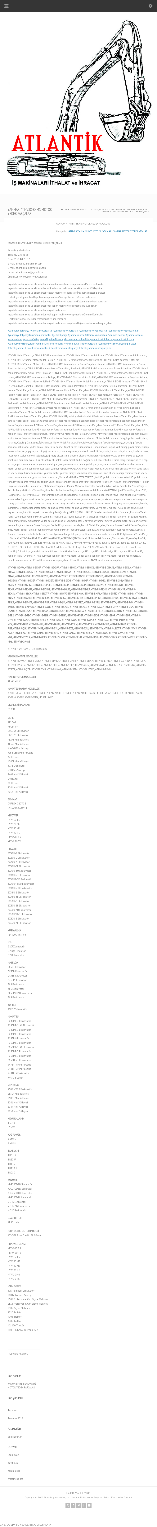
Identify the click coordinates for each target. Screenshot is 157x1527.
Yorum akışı (14, 1470)
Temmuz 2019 (15, 1418)
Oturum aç (13, 1455)
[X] (67, 1505)
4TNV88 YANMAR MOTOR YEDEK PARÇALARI (90, 231)
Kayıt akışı (13, 1463)
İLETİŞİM (86, 1493)
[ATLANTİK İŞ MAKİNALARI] (78, 185)
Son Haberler (15, 1436)
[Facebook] (73, 1505)
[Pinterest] (78, 1505)
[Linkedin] (84, 1505)
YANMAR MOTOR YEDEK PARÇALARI (130, 231)
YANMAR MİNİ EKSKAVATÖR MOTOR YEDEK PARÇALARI (22, 1385)
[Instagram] (89, 1505)
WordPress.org (15, 1478)
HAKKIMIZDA (72, 1493)
